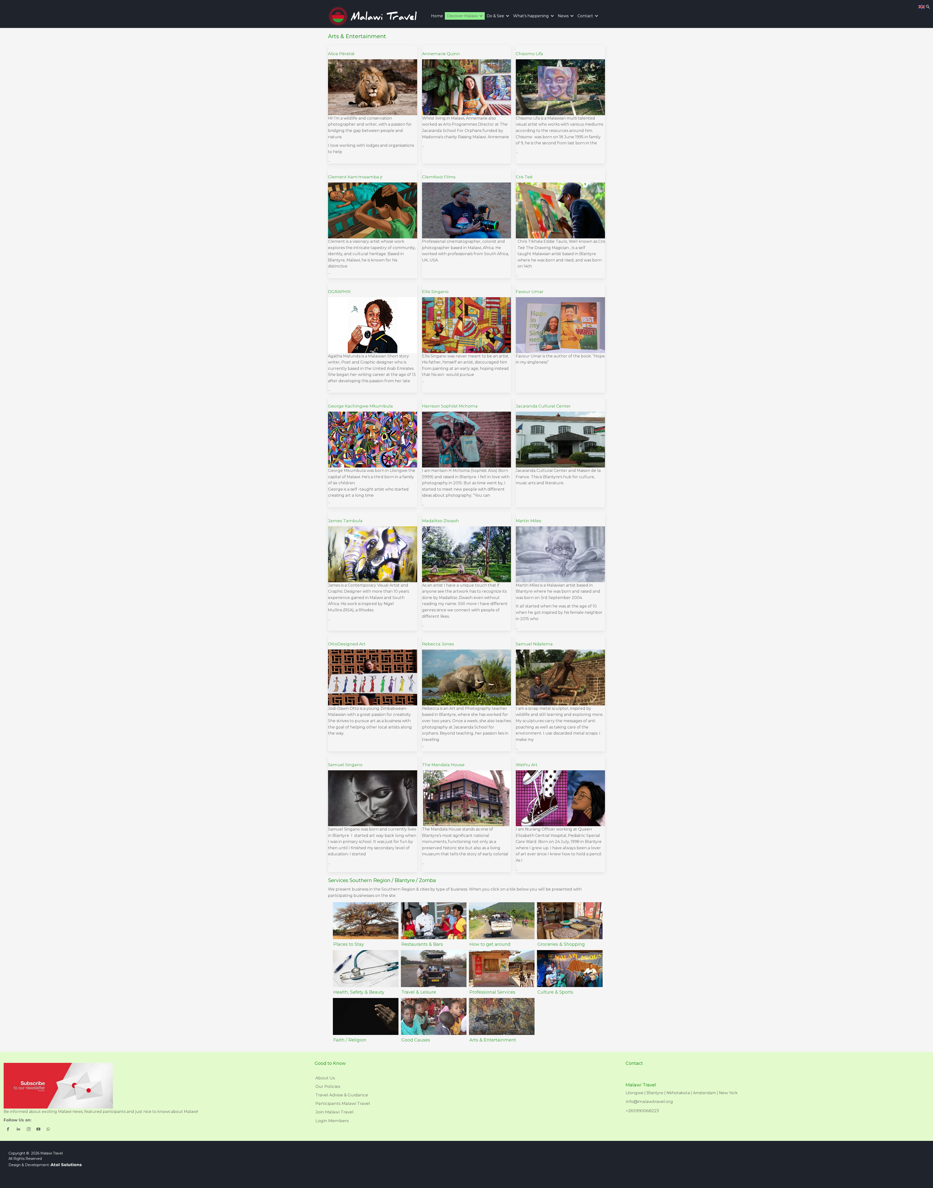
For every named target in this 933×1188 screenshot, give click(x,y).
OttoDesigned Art (346, 644)
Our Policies (327, 1086)
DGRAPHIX (339, 291)
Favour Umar (530, 291)
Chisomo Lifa (529, 53)
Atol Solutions (66, 1164)
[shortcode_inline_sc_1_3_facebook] (9, 1130)
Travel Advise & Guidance (341, 1095)
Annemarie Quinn (441, 53)
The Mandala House (443, 764)
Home (437, 16)
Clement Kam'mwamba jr (355, 176)
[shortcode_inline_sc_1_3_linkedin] (19, 1130)
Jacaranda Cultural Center (543, 406)
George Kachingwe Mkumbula (360, 406)
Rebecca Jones (438, 644)
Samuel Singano (345, 764)
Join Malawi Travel (334, 1112)
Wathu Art (526, 764)
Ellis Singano (435, 291)
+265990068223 (642, 1110)
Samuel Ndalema (534, 644)
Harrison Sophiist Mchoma (450, 406)
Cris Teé (524, 176)
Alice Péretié (341, 53)
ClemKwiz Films (439, 176)
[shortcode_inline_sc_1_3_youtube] (38, 1130)
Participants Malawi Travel (342, 1103)
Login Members (332, 1120)
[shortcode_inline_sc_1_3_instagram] (29, 1130)
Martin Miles (528, 520)
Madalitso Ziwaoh (440, 520)
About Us (325, 1077)
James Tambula (345, 520)
